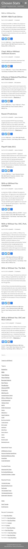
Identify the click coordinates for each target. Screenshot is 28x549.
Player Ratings (9, 260)
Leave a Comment (19, 117)
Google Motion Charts (7, 395)
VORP (2, 417)
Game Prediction (5, 44)
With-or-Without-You (10, 45)
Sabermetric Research (6, 495)
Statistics (20, 44)
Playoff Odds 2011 (8, 147)
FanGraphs (4, 488)
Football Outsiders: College (8, 474)
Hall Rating (3, 427)
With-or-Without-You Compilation (9, 184)
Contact (10, 523)
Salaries (3, 437)
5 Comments (17, 271)
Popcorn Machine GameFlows (8, 453)
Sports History (4, 432)
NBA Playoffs (15, 44)
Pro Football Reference (7, 472)
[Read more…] (6, 35)
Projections (4, 139)
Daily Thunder (4, 504)
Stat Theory (11, 106)
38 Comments (17, 82)
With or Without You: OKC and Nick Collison (13, 319)
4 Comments (17, 229)
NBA (10, 44)
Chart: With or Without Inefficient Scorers (10, 52)
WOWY (20, 212)
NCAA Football (4, 439)
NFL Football (4, 425)
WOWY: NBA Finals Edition (11, 17)
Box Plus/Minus (8, 515)
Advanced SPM (5, 388)
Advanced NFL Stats (6, 469)
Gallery (2, 434)
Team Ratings (4, 71)
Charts (17, 69)
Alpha (5, 546)
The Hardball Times (6, 490)
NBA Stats (8, 42)
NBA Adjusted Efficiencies (12, 257)
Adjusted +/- (19, 104)
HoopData (4, 458)
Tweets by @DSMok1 (6, 360)
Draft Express (4, 506)
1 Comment (17, 20)
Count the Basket (5, 460)
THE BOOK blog (5, 483)
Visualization (11, 71)
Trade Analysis (20, 216)
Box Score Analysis (5, 420)
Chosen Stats (10, 3)
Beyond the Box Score (6, 485)
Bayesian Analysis (20, 42)
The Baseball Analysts (6, 493)
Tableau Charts (5, 402)
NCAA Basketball (5, 400)
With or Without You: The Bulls (13, 268)
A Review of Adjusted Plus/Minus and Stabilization (14, 78)
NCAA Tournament (6, 407)
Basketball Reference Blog (8, 455)
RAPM (6, 106)
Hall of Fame (4, 429)
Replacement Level (5, 442)
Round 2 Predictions (9, 114)
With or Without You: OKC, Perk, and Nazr (14, 225)
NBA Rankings (9, 212)
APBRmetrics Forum (6, 451)
